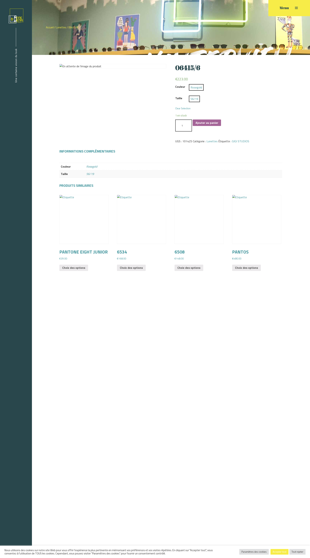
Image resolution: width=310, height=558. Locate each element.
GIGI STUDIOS (240, 141)
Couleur (180, 86)
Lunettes (61, 27)
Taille (178, 98)
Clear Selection (183, 108)
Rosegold (91, 166)
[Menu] (296, 7)
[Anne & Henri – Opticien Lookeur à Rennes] (16, 15)
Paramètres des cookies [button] (254, 552)
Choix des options (73, 268)
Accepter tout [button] (279, 552)
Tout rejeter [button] (297, 552)
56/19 (90, 174)
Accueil (50, 27)
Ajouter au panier (207, 123)
